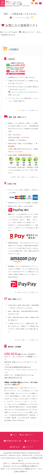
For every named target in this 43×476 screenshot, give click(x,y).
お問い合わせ (16, 447)
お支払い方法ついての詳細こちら (28, 292)
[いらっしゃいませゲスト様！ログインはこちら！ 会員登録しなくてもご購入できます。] (36, 3)
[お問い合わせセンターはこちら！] (40, 3)
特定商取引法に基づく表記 (13, 441)
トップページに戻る (21, 18)
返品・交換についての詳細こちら (28, 340)
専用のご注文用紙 (17, 92)
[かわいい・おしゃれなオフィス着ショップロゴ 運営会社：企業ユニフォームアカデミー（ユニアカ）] (11, 3)
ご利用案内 (13, 49)
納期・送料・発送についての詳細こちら (26, 177)
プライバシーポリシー (33, 441)
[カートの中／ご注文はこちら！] (32, 3)
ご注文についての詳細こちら (29, 110)
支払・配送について (27, 435)
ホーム (14, 435)
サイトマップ (29, 447)
